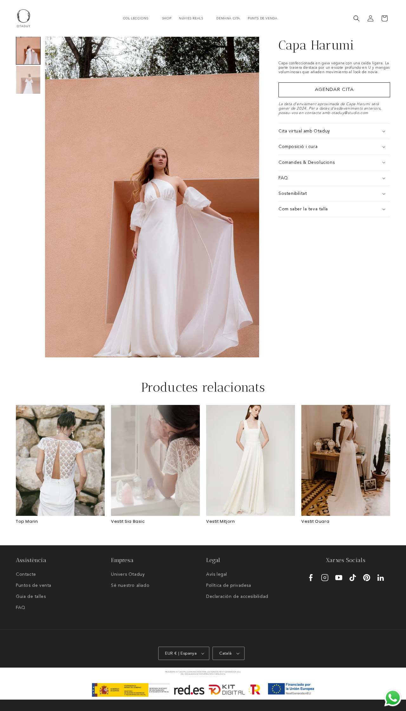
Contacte (26, 574)
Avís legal (216, 574)
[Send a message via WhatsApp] (393, 698)
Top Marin (27, 521)
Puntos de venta (33, 585)
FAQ (20, 607)
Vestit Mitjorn (220, 521)
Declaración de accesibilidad (237, 596)
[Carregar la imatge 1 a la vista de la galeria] (28, 50)
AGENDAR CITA (334, 89)
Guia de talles (31, 596)
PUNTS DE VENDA (262, 18)
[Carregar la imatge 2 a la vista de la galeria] (28, 79)
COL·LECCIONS (135, 18)
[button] (138, 18)
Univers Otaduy (128, 574)
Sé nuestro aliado (130, 585)
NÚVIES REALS (191, 18)
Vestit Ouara (315, 521)
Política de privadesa (228, 585)
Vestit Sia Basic (128, 521)
